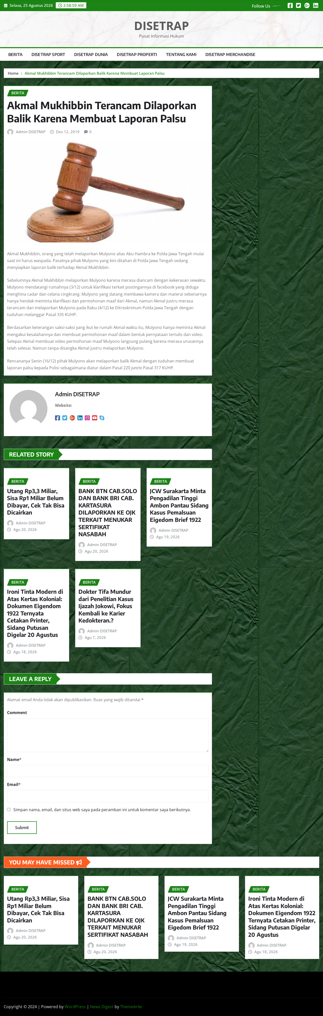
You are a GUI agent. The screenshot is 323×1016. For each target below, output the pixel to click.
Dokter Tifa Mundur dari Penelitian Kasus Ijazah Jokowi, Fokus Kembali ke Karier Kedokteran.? (105, 606)
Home (13, 73)
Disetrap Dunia (91, 54)
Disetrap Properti (137, 54)
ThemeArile (131, 1006)
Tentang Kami (181, 54)
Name (14, 759)
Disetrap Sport (48, 54)
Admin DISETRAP (30, 131)
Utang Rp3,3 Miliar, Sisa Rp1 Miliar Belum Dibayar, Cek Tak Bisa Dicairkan (35, 501)
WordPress (75, 1006)
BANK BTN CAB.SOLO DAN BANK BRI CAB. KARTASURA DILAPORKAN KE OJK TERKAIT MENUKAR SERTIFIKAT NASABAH (107, 512)
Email (14, 784)
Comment (17, 712)
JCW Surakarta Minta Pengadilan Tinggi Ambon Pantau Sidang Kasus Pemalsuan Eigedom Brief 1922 (179, 505)
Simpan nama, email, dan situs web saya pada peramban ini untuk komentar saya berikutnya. (102, 809)
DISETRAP (161, 25)
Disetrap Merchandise (230, 54)
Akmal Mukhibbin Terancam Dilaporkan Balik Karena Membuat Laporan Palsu (95, 73)
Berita (15, 54)
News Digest (102, 1006)
